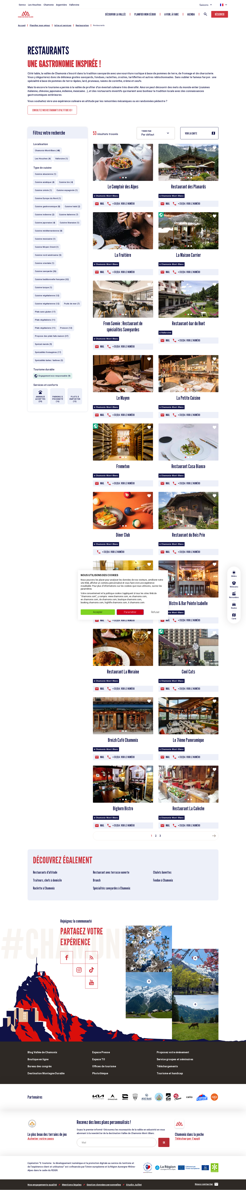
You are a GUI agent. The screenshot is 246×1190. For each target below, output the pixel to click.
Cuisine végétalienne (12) (47, 295)
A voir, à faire (171, 14)
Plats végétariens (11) (45, 328)
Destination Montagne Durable (46, 1073)
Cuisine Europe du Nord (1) (48, 198)
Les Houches (34, 5)
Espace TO (98, 1059)
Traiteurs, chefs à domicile (47, 880)
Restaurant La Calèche (188, 808)
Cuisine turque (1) (43, 287)
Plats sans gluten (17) (45, 312)
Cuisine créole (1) (43, 190)
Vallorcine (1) (61, 158)
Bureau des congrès (40, 1066)
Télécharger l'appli (187, 1138)
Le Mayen (123, 398)
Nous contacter (204, 1184)
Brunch (96, 880)
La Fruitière (123, 255)
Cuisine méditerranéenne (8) (48, 231)
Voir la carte (191, 133)
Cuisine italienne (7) (68, 214)
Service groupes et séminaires (175, 1059)
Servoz (22, 5)
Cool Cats (188, 672)
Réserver (219, 14)
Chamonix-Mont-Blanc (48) (47, 150)
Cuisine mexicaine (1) (45, 239)
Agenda (191, 14)
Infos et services (62, 25)
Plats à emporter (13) (75, 399)
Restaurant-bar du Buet (188, 323)
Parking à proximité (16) (57, 399)
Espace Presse (101, 1052)
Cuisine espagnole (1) (67, 190)
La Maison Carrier (188, 255)
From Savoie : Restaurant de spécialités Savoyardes (122, 326)
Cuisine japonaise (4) (45, 223)
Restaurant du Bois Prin (188, 535)
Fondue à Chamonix (163, 880)
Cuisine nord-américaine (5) (48, 255)
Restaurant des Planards (188, 187)
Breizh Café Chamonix (123, 740)
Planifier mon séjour (145, 14)
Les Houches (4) (43, 158)
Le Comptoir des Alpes (123, 187)
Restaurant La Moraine (123, 672)
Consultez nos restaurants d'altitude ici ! (52, 110)
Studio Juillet (134, 1184)
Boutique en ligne (38, 1059)
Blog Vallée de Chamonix (42, 1052)
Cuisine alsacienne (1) (45, 174)
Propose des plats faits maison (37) (51, 336)
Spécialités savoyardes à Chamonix (111, 888)
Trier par (146, 131)
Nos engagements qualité (42, 1184)
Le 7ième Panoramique (188, 740)
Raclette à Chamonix (44, 888)
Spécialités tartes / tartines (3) (49, 360)
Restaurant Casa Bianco (188, 466)
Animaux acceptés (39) (40, 399)
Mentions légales (71, 1184)
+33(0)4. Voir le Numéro (123, 203)
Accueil (21, 25)
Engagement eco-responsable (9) (54, 376)
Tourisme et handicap (170, 1073)
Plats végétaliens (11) (45, 320)
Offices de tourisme (104, 1066)
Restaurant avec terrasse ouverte (111, 872)
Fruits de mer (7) (72, 304)
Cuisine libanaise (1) (69, 223)
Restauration (82, 25)
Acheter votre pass (41, 1138)
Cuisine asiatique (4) (44, 182)
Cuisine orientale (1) (44, 263)
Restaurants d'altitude (45, 872)
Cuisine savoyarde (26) (45, 271)
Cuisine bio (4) (66, 182)
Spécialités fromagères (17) (48, 352)
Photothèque (100, 1073)
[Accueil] (26, 15)
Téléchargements (167, 1066)
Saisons (203, 4)
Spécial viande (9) (43, 344)
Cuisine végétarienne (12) (47, 304)
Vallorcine (74, 5)
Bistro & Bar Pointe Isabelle (188, 603)
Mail (102, 203)
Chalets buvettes (162, 872)
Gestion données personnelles (104, 1184)
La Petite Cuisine (188, 398)
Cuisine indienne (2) (44, 214)
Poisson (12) (66, 328)
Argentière (61, 5)
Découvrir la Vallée (115, 14)
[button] (120, 177)
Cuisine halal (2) (72, 206)
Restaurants (99, 25)
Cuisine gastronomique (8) (47, 206)
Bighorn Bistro (123, 808)
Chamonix (49, 5)
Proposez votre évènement (173, 1052)
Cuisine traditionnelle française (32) (52, 279)
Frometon (122, 466)
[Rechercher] (205, 14)
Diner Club (123, 535)
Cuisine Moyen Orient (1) (47, 247)
